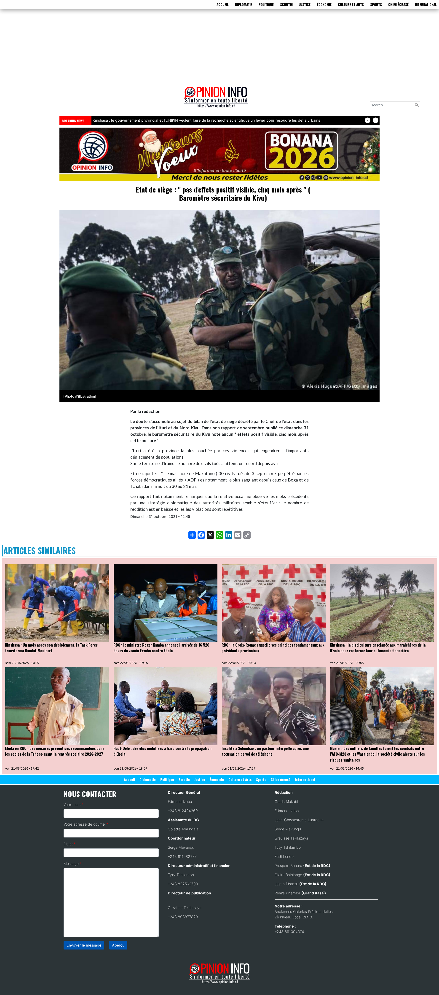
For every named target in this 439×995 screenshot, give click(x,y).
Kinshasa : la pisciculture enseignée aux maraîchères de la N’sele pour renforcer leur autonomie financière (378, 648)
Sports (376, 4)
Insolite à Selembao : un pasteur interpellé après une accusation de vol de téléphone (265, 751)
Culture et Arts (351, 4)
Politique (266, 4)
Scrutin (286, 4)
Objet (68, 844)
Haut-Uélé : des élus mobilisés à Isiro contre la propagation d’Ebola (162, 751)
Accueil (223, 4)
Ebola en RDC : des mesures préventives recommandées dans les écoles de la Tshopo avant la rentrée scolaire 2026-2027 (54, 751)
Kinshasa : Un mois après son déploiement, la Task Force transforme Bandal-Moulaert (51, 648)
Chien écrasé (398, 4)
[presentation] (367, 120)
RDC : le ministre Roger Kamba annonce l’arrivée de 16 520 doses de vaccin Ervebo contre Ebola (161, 648)
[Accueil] (218, 100)
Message (71, 863)
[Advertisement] (219, 47)
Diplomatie (243, 4)
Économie (324, 4)
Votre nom (72, 804)
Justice (305, 4)
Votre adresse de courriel (85, 824)
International (426, 4)
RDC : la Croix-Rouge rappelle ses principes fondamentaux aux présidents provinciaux (273, 648)
